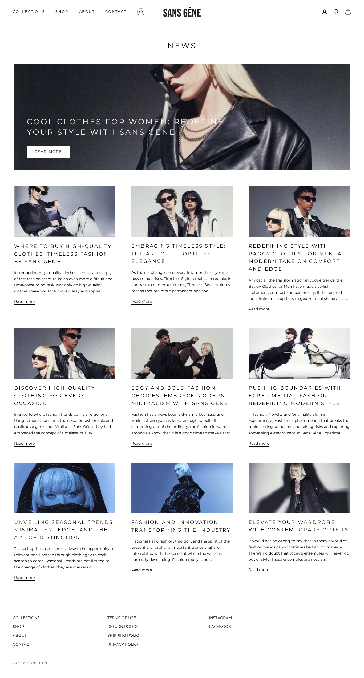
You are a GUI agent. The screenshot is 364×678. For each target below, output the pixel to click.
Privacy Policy (123, 644)
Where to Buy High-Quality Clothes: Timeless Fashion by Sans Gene (63, 253)
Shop (61, 12)
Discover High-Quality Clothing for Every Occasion (54, 395)
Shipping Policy (124, 635)
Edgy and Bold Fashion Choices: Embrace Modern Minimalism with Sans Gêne (180, 395)
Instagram (220, 617)
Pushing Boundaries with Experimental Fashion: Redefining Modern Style (295, 395)
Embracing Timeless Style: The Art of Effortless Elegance (178, 253)
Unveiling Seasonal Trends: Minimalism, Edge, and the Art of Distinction (64, 529)
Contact (115, 12)
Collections (29, 12)
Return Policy (122, 626)
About (87, 12)
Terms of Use (121, 617)
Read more (48, 151)
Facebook (220, 626)
